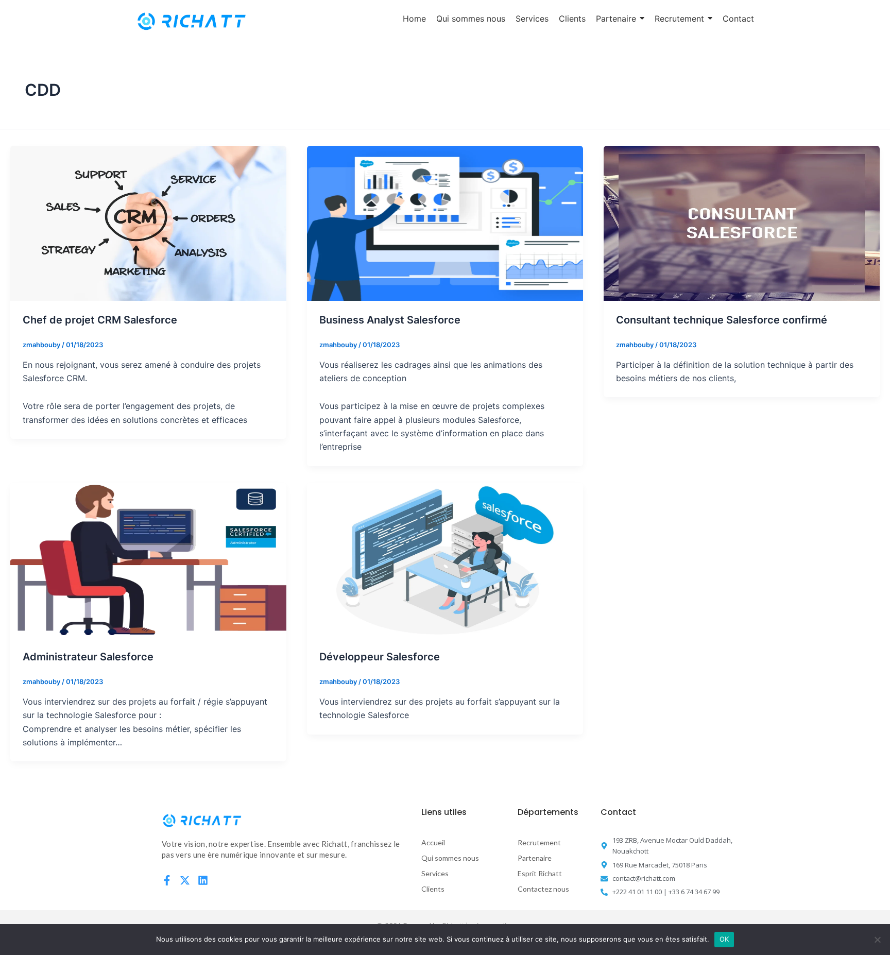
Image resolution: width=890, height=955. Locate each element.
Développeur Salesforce (379, 657)
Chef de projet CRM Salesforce (100, 320)
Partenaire (535, 858)
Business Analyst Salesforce (389, 320)
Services (435, 873)
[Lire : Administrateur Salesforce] (148, 560)
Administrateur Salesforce (88, 657)
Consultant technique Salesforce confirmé (721, 320)
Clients (432, 888)
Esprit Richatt (540, 873)
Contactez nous (543, 888)
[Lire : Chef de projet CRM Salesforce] (148, 223)
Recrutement (539, 842)
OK (724, 939)
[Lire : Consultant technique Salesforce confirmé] (742, 223)
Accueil (433, 842)
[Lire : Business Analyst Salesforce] (445, 223)
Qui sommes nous (450, 858)
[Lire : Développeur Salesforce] (445, 560)
